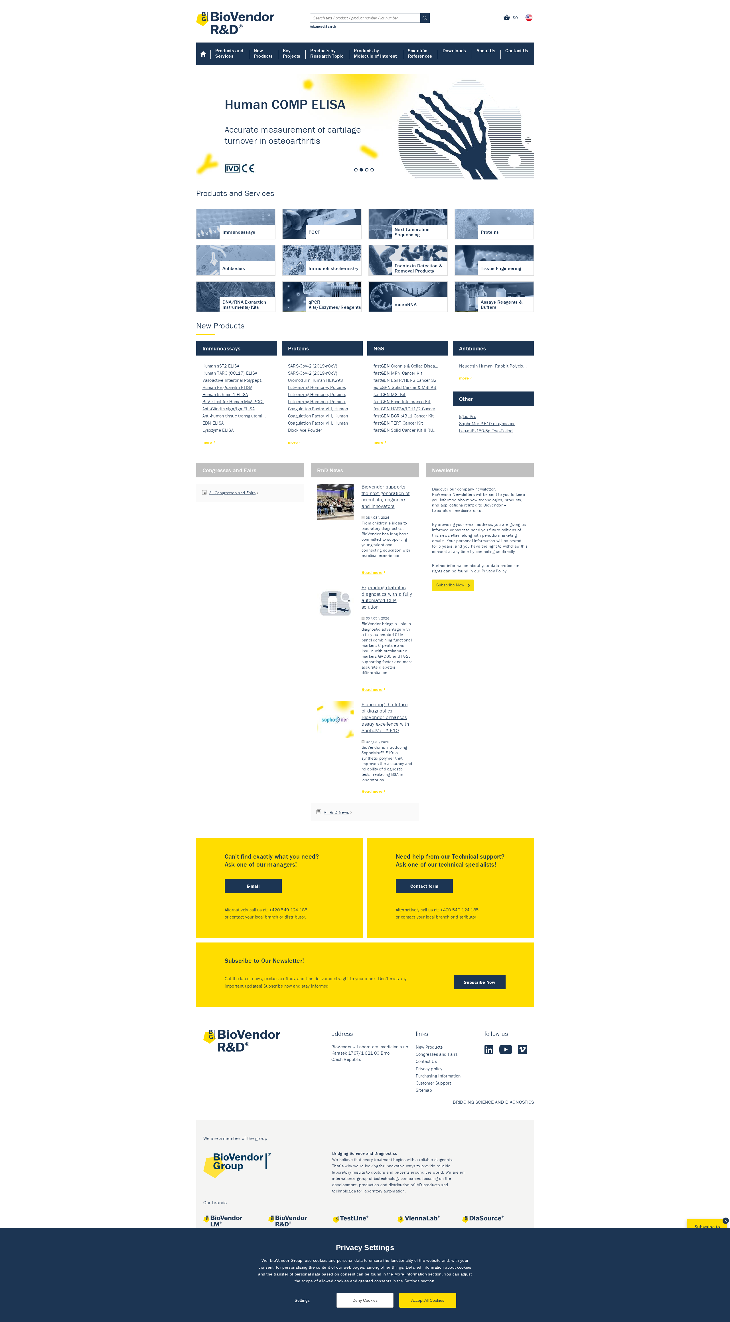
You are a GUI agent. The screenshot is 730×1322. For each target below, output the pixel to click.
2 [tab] (361, 169)
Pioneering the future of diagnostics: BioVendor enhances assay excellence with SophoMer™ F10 (385, 717)
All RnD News (336, 812)
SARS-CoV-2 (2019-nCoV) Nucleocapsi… (313, 366)
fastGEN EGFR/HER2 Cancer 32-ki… (406, 380)
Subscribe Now (450, 585)
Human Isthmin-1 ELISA (225, 394)
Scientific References (420, 53)
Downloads (454, 50)
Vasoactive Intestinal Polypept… (233, 380)
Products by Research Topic (326, 53)
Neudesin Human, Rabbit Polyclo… (493, 366)
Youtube (505, 1049)
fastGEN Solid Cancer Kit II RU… (405, 430)
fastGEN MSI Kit (390, 394)
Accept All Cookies (427, 1300)
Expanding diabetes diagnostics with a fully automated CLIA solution (387, 597)
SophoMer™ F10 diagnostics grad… (487, 424)
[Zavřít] (726, 1221)
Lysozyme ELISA (218, 430)
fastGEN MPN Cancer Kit (398, 373)
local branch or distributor (280, 917)
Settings (302, 1300)
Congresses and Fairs (229, 470)
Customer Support (433, 1083)
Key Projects (292, 53)
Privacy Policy (494, 571)
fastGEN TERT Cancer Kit (398, 423)
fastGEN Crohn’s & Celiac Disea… (406, 366)
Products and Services (229, 53)
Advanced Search (323, 26)
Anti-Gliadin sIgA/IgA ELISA (228, 408)
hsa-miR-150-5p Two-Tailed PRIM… (486, 431)
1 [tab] (356, 169)
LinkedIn (489, 1049)
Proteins (298, 348)
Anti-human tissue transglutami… (234, 416)
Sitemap (424, 1090)
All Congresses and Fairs (232, 492)
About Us (486, 50)
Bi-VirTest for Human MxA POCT (233, 401)
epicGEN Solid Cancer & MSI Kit (405, 387)
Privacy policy (429, 1068)
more (207, 442)
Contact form (424, 886)
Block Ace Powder (305, 430)
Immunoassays (221, 348)
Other (466, 398)
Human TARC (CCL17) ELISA (229, 373)
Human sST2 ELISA (221, 366)
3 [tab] (366, 169)
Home (203, 54)
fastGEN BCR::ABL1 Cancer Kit (404, 416)
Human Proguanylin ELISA (227, 387)
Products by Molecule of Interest (375, 53)
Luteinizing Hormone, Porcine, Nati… (317, 387)
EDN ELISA (213, 423)
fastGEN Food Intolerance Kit (402, 401)
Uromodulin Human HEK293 (315, 380)
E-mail (253, 886)
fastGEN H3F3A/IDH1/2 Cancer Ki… (404, 409)
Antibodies (472, 348)
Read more (372, 572)
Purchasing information (438, 1076)
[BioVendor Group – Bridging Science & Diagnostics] (237, 1166)
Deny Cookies (365, 1300)
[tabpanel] (365, 126)
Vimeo (522, 1049)
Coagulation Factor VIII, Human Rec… (318, 409)
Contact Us (516, 50)
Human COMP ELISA (365, 126)
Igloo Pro (467, 416)
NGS (379, 348)
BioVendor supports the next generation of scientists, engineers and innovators (386, 496)
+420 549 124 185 (288, 910)
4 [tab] (372, 169)
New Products (263, 53)
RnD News (330, 470)
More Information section (418, 1274)
